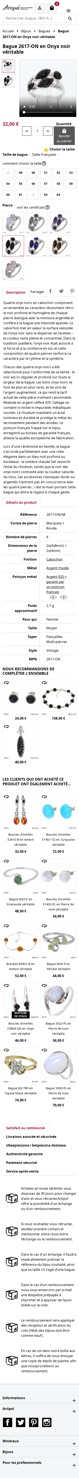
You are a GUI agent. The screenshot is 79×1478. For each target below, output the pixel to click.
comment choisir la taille (25, 163)
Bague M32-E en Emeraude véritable (21, 901)
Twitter (20, 1422)
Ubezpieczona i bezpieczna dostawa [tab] (36, 1145)
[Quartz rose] (13, 269)
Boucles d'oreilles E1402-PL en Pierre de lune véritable (58, 904)
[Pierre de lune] (13, 223)
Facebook (7, 1422)
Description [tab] (15, 292)
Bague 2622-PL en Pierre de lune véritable (58, 1028)
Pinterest (72, 291)
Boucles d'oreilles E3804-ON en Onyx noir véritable (20, 1028)
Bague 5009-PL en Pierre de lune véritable (58, 1093)
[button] (39, 1398)
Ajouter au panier (64, 135)
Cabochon (54, 559)
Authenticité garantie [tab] (24, 1154)
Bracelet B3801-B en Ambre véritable (20, 966)
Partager (50, 291)
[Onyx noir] (13, 246)
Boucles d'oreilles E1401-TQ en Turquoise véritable (58, 839)
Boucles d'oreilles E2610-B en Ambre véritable (21, 839)
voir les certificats (33, 207)
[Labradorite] (36, 223)
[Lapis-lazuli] (36, 246)
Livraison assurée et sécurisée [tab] (31, 1136)
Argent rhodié (57, 568)
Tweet (61, 291)
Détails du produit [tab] (21, 502)
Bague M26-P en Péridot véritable (58, 966)
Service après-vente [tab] (22, 1171)
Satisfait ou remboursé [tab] (25, 1128)
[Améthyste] (59, 223)
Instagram (46, 1422)
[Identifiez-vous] (39, 8)
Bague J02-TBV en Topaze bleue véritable (21, 1090)
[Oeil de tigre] (59, 246)
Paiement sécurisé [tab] (21, 1162)
